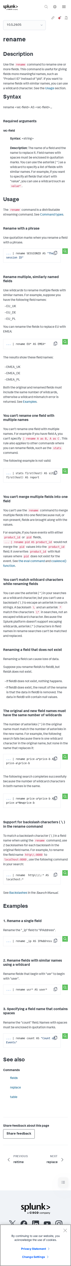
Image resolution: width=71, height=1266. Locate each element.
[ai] (59, 18)
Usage (49, 88)
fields (14, 1078)
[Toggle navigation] (63, 1182)
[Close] (65, 1230)
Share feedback (19, 1134)
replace (15, 1087)
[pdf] (66, 18)
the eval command (32, 561)
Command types (51, 215)
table (13, 1097)
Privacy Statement (33, 1248)
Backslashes (18, 893)
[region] (35, 1245)
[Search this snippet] (65, 251)
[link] (53, 18)
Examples (30, 402)
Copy (58, 254)
